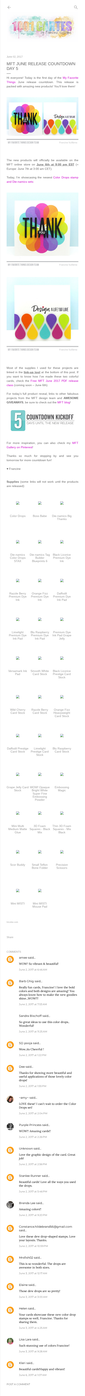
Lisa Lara (25, 1339)
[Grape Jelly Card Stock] (17, 775)
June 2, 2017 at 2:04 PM (33, 1113)
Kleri (22, 1363)
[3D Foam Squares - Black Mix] (39, 813)
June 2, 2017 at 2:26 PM (33, 1136)
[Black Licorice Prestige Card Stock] (62, 658)
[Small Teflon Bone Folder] (39, 852)
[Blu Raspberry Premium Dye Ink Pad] (39, 620)
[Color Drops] (17, 503)
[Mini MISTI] (17, 891)
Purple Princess (30, 1125)
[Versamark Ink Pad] (17, 658)
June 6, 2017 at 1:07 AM (32, 1375)
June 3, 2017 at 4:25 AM (33, 1327)
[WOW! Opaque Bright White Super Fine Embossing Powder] (39, 775)
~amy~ (24, 1097)
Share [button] (10, 937)
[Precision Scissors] (62, 852)
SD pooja (25, 1043)
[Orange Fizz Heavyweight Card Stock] (62, 697)
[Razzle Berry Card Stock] (39, 697)
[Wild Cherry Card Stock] (17, 697)
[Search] (75, 6)
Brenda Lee (27, 1203)
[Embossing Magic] (62, 775)
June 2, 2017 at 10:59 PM (33, 1246)
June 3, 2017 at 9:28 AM (33, 1351)
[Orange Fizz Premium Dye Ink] (39, 581)
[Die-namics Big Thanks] (62, 503)
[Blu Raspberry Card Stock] (62, 736)
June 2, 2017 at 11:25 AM (33, 1031)
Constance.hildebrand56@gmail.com (45, 1226)
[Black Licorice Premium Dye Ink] (62, 542)
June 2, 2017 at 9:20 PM (33, 1215)
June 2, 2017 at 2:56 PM (33, 1164)
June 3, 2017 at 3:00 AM (33, 1296)
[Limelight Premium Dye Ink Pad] (17, 620)
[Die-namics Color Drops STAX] (17, 542)
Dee (22, 1067)
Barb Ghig (26, 981)
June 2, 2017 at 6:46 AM (33, 969)
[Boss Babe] (39, 503)
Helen (23, 1308)
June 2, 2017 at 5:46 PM (33, 1191)
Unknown (26, 1148)
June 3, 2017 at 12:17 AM (33, 1273)
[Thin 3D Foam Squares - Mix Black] (62, 813)
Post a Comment (18, 1384)
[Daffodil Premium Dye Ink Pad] (62, 581)
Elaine (23, 1285)
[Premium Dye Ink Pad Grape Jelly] (62, 620)
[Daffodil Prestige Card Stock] (17, 736)
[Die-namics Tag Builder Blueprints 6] (39, 542)
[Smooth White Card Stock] (39, 658)
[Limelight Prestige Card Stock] (39, 736)
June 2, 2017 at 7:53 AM (33, 1004)
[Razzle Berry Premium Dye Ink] (17, 581)
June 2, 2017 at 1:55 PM (32, 1086)
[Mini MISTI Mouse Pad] (39, 891)
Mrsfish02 (26, 1257)
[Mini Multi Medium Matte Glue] (17, 813)
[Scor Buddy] (17, 852)
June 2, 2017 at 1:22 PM (32, 1055)
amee (23, 957)
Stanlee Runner (30, 1176)
